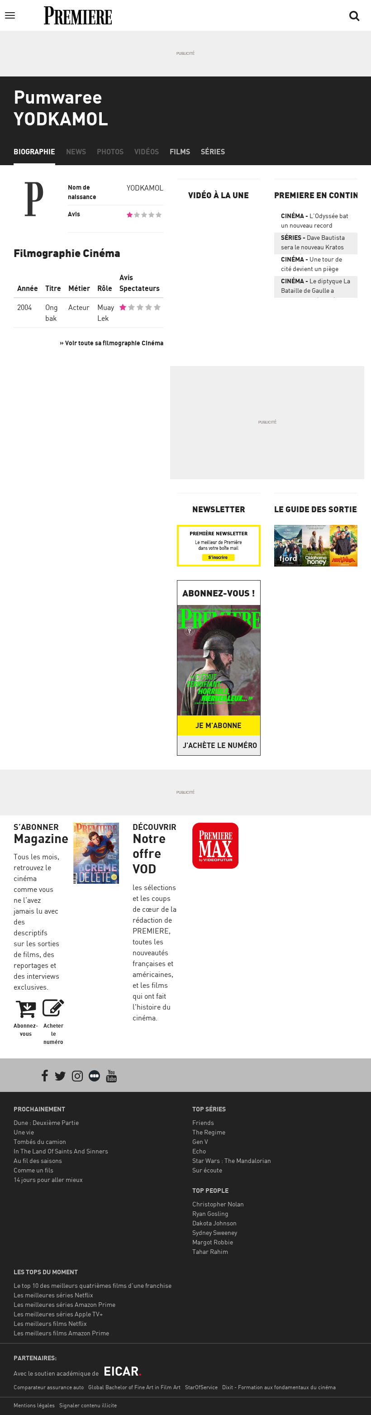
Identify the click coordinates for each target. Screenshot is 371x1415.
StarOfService (201, 1387)
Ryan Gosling (210, 1213)
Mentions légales (34, 1405)
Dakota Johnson (214, 1223)
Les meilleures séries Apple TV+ (58, 1314)
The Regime (208, 1132)
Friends (203, 1122)
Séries (213, 151)
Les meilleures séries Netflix (53, 1295)
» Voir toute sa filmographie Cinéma (111, 343)
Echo (199, 1151)
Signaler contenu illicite (88, 1405)
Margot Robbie (212, 1242)
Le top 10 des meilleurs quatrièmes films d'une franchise (92, 1285)
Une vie (24, 1132)
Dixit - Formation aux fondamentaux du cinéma (279, 1387)
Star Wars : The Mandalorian (231, 1160)
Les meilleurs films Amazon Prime (61, 1333)
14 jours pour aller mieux (48, 1179)
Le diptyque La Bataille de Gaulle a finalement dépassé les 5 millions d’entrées (315, 287)
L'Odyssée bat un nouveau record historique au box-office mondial (314, 222)
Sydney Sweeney (214, 1232)
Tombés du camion (40, 1141)
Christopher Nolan (218, 1204)
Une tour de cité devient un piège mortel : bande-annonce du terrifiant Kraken (314, 265)
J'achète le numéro (220, 745)
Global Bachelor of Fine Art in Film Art (134, 1387)
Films (180, 151)
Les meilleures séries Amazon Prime (64, 1304)
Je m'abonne (218, 725)
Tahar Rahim (210, 1251)
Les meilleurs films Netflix (50, 1323)
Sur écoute (207, 1170)
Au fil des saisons (38, 1160)
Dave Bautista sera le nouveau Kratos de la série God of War (313, 243)
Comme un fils (33, 1170)
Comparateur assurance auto (49, 1387)
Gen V (200, 1141)
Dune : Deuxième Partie (46, 1122)
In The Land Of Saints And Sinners (61, 1151)
